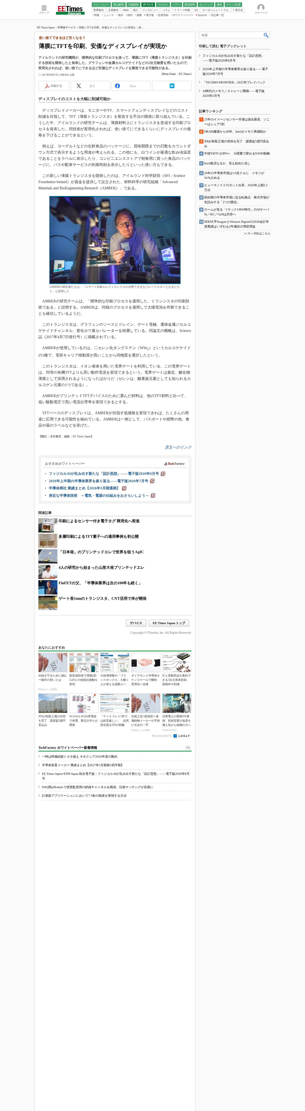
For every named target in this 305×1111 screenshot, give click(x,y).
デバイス (136, 623)
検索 (266, 35)
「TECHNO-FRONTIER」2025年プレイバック (234, 82)
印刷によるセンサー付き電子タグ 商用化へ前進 (99, 521)
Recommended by (162, 735)
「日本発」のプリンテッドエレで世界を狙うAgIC (101, 552)
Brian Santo (169, 74)
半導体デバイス (66, 27)
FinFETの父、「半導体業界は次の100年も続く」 (100, 583)
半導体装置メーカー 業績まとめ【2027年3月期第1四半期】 (83, 765)
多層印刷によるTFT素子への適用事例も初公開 (99, 536)
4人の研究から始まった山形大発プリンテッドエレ (101, 567)
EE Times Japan (46, 27)
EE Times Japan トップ (169, 623)
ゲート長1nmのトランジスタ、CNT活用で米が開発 (103, 598)
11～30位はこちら (259, 233)
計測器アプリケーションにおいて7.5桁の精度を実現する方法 (84, 795)
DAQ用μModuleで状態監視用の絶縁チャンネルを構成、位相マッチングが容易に (97, 787)
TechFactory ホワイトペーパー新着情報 (67, 747)
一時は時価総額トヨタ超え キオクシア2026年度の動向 (79, 756)
